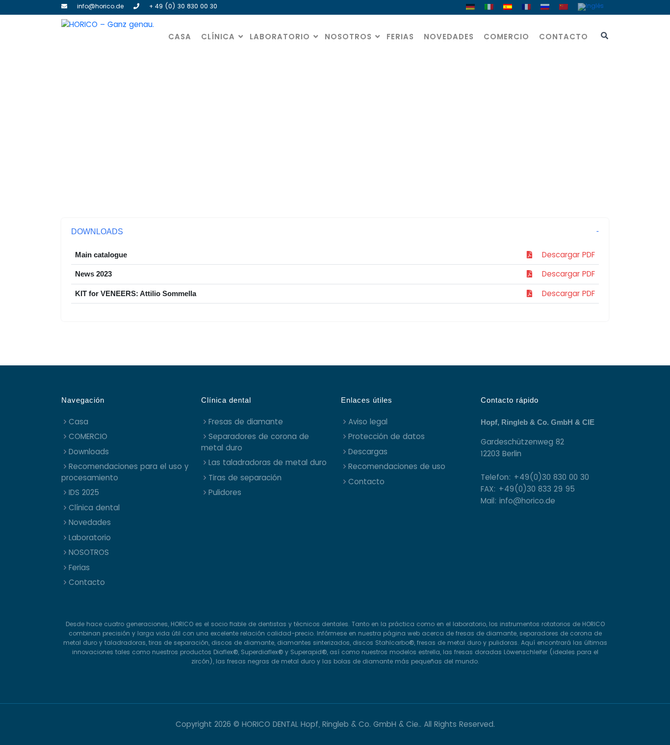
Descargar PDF (563, 254)
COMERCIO (506, 36)
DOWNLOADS (97, 231)
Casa (179, 36)
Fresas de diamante (245, 421)
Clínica (218, 36)
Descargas (367, 451)
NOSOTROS (348, 36)
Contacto (563, 36)
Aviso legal (367, 421)
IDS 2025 (84, 492)
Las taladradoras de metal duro (267, 462)
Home (308, 129)
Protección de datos (386, 436)
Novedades (449, 36)
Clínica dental (94, 507)
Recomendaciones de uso (396, 466)
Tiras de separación (245, 477)
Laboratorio (280, 36)
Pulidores (224, 492)
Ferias (400, 36)
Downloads (89, 451)
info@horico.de (100, 6)
